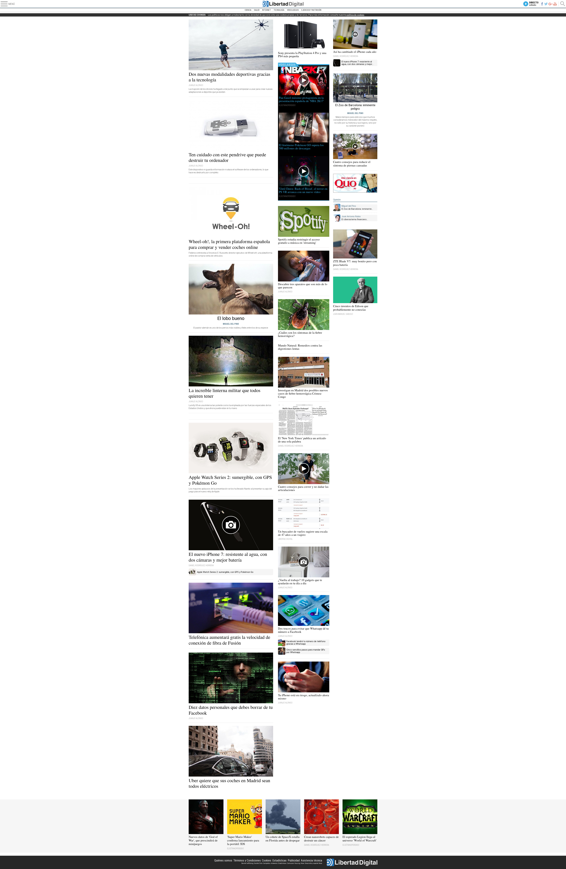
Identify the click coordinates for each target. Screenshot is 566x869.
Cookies (266, 860)
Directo (533, 3)
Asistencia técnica (311, 860)
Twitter (546, 3)
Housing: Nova (299, 863)
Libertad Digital (283, 4)
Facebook (542, 3)
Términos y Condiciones (247, 860)
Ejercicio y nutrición (311, 10)
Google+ (550, 3)
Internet (266, 10)
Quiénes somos (223, 860)
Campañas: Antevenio (270, 863)
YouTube (555, 3)
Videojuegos (293, 10)
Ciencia (248, 10)
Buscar (562, 3)
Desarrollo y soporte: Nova (313, 863)
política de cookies (355, 15)
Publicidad (294, 860)
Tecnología (279, 10)
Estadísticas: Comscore (286, 863)
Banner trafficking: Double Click (251, 863)
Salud (257, 10)
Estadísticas (279, 860)
